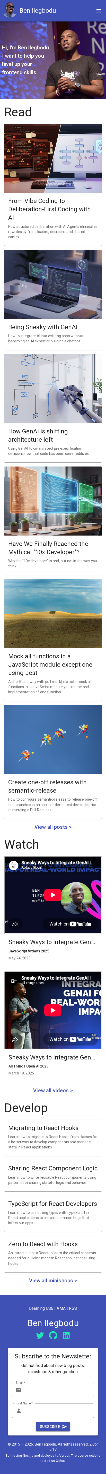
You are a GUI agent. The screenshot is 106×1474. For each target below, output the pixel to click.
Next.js (28, 1455)
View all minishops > (53, 1280)
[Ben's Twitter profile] (40, 1335)
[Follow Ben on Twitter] (40, 1334)
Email (20, 1382)
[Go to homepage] (11, 10)
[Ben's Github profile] (53, 1335)
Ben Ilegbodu (38, 10)
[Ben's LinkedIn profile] (66, 1335)
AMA (61, 1308)
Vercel (64, 1455)
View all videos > (53, 1090)
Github (60, 1461)
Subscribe (50, 1427)
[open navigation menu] (99, 11)
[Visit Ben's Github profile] (53, 1334)
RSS (73, 1308)
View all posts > (53, 827)
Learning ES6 (41, 1308)
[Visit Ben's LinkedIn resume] (66, 1334)
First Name (24, 1403)
